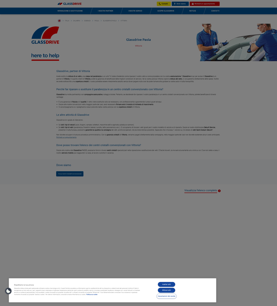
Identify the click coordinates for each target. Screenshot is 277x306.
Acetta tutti (166, 284)
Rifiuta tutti (166, 290)
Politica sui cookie (91, 294)
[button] (8, 291)
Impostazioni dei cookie (166, 296)
